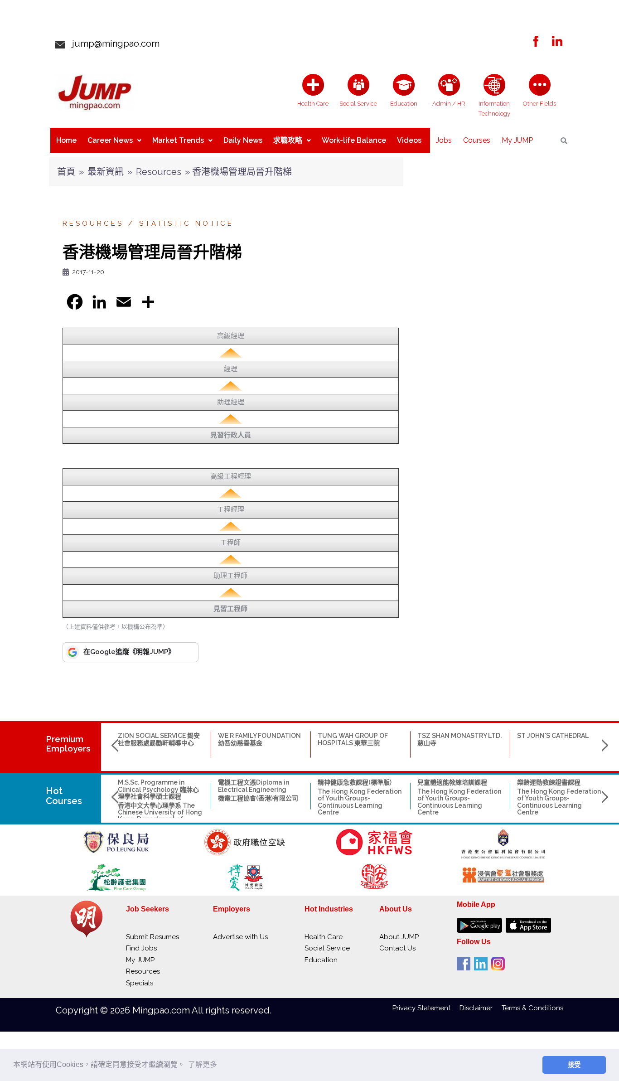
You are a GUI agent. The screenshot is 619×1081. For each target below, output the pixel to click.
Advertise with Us (240, 937)
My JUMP (517, 140)
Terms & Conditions (532, 1008)
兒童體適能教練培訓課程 (452, 782)
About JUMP (399, 937)
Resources (158, 171)
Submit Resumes (152, 937)
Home (66, 140)
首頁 (66, 171)
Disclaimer (480, 1008)
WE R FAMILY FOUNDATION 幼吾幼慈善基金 (259, 739)
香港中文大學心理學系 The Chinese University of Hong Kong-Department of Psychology (160, 816)
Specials (139, 983)
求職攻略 (287, 140)
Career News (110, 140)
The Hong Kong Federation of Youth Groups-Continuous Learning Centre (359, 802)
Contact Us (397, 948)
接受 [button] (574, 1064)
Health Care (324, 937)
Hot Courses (64, 795)
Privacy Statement (425, 1008)
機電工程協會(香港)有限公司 (258, 798)
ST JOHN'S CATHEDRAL (553, 735)
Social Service (327, 948)
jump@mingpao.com (112, 43)
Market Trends (178, 140)
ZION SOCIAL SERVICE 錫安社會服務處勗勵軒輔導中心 (159, 739)
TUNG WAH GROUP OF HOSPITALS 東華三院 (353, 739)
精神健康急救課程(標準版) (355, 782)
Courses (476, 140)
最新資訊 (105, 171)
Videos (409, 140)
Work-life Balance (354, 140)
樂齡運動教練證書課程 (548, 782)
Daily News (242, 140)
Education (321, 960)
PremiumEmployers (68, 743)
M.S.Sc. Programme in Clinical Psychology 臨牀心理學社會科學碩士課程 (158, 789)
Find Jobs (141, 948)
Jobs (444, 140)
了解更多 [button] (202, 1064)
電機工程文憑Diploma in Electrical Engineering (253, 786)
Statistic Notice (186, 223)
